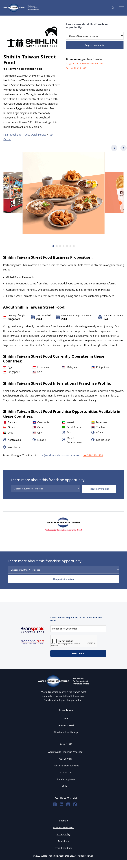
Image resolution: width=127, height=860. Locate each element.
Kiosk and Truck (19, 134)
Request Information (95, 45)
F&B (5, 134)
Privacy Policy (63, 834)
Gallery (66, 786)
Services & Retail (65, 725)
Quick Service (38, 134)
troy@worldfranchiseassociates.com (84, 63)
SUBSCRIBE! (78, 653)
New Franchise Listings (66, 732)
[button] (123, 148)
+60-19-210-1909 (78, 67)
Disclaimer (63, 841)
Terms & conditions (63, 847)
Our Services (65, 758)
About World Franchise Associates (65, 751)
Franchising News (66, 779)
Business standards (63, 827)
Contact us (65, 772)
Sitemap (63, 820)
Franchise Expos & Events (66, 765)
